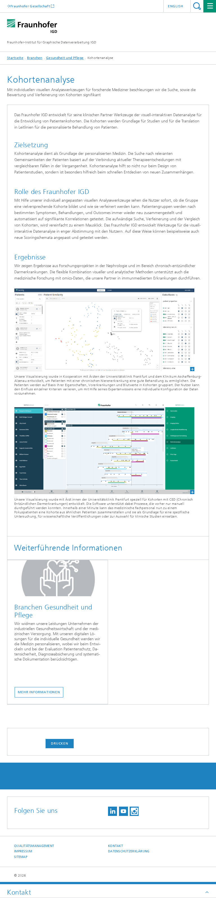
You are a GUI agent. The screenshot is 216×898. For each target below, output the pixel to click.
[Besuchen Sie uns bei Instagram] (134, 811)
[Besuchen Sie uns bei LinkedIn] (112, 811)
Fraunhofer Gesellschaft (30, 6)
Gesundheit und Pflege (65, 58)
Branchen (34, 58)
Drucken (59, 743)
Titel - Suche (197, 6)
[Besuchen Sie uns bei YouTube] (123, 811)
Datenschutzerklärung (129, 851)
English (175, 6)
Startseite (15, 58)
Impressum (23, 851)
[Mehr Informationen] (57, 579)
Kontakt (115, 846)
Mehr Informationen (39, 692)
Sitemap (20, 857)
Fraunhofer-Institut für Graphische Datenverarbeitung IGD (51, 42)
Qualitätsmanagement (34, 846)
